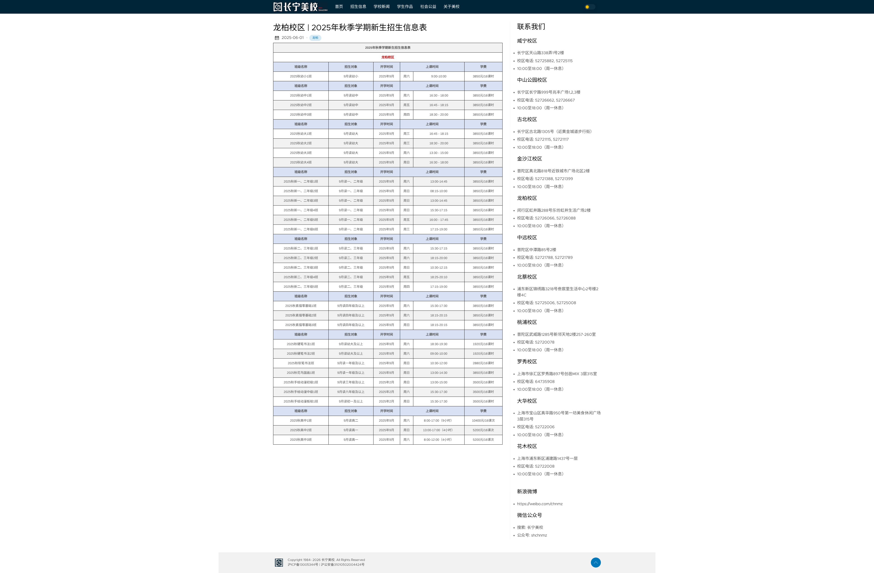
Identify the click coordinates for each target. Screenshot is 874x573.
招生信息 (358, 7)
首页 (339, 7)
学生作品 (405, 7)
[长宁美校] (302, 7)
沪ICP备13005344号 (303, 564)
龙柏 (315, 37)
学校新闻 (382, 7)
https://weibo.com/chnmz (540, 504)
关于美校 (452, 7)
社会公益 (428, 7)
